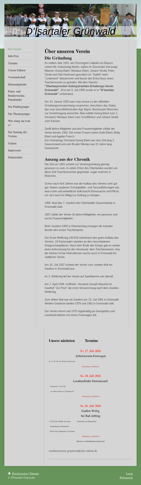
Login (129, 473)
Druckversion (19, 473)
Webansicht (126, 477)
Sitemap (34, 473)
